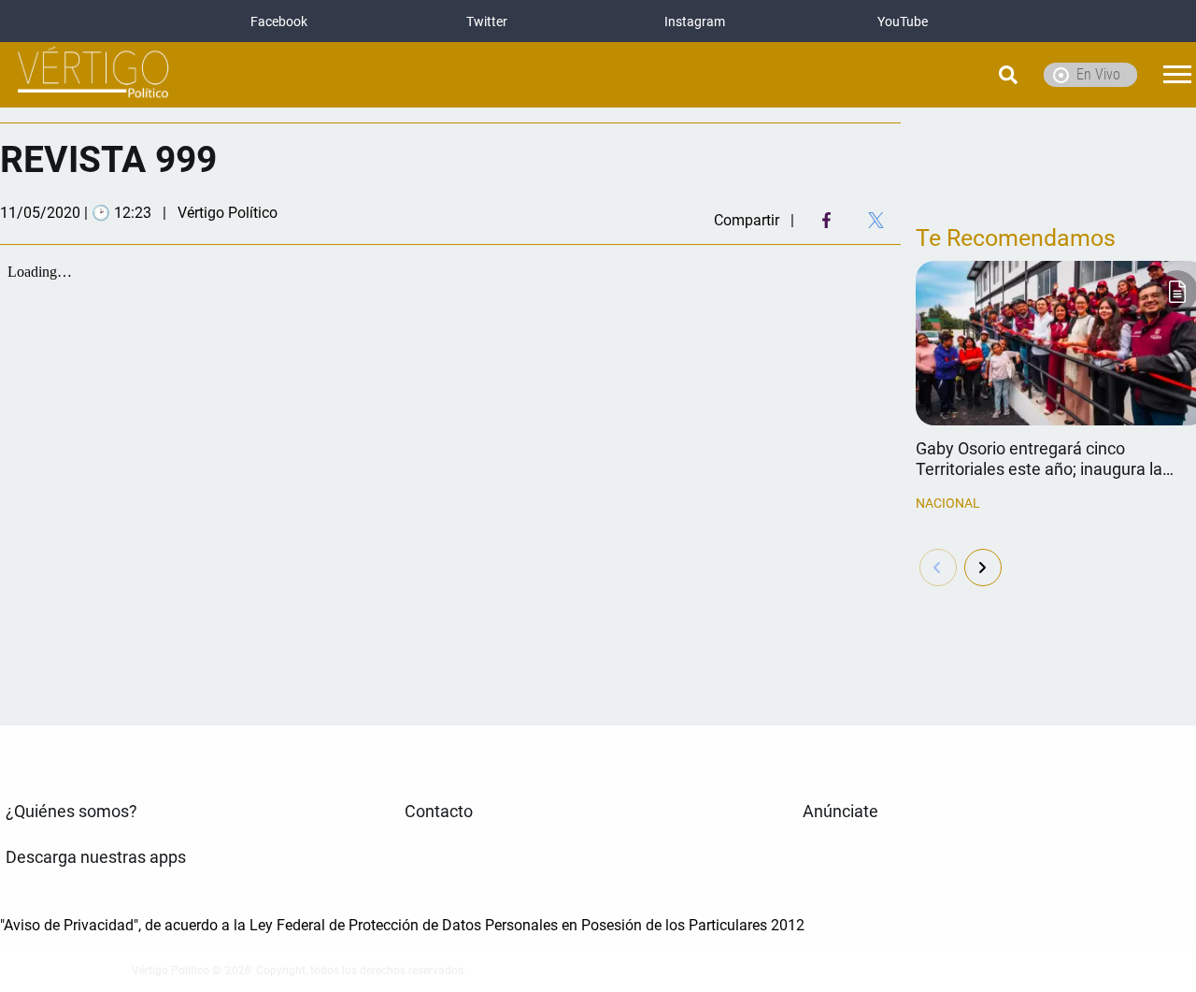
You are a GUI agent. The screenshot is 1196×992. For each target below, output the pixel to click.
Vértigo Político (228, 213)
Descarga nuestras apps (96, 857)
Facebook (278, 21)
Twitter (486, 21)
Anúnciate (840, 811)
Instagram (694, 21)
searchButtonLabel (960, 75)
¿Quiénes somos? (71, 811)
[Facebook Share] (826, 220)
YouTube (902, 21)
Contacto (439, 811)
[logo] (93, 75)
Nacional (948, 503)
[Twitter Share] (876, 220)
